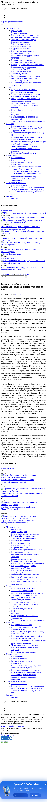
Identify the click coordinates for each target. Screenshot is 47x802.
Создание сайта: (8, 735)
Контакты (15, 198)
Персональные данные (20, 53)
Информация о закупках (21, 71)
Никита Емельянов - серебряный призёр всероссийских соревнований (18, 481)
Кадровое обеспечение (20, 49)
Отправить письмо (19, 185)
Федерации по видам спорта (23, 103)
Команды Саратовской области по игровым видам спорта (25, 100)
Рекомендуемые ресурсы (21, 162)
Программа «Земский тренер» (24, 153)
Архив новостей (18, 158)
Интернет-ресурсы (19, 160)
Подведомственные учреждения (25, 35)
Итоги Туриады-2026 (10, 258)
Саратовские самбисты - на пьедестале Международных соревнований (17, 521)
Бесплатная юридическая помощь (25, 76)
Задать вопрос (21, 795)
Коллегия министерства (21, 42)
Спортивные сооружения (22, 92)
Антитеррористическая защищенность (27, 65)
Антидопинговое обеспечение (24, 96)
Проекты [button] (10, 124)
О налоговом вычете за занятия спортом (28, 121)
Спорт (18, 294)
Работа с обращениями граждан (24, 37)
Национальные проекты (21, 126)
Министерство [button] (12, 28)
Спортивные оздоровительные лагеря (27, 94)
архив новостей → (9, 468)
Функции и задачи (19, 33)
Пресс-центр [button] (11, 155)
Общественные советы (21, 44)
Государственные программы (23, 62)
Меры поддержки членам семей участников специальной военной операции (25, 148)
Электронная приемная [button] (16, 183)
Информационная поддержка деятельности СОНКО (23, 68)
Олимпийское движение (21, 110)
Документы (16, 114)
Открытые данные (19, 74)
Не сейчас (35, 795)
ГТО (13, 112)
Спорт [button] (8, 87)
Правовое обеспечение (21, 46)
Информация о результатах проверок (26, 51)
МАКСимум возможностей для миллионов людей (22, 217)
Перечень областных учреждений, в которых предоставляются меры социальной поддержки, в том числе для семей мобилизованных (28, 140)
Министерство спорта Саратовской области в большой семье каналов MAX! (20, 228)
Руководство (16, 31)
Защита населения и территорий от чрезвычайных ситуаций (26, 168)
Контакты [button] (10, 196)
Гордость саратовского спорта (24, 90)
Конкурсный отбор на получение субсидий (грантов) (25, 79)
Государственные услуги (21, 60)
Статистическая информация (23, 40)
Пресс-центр (8, 274)
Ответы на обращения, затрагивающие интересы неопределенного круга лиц (27, 188)
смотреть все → (8, 211)
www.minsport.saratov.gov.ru (12, 726)
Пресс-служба (17, 164)
